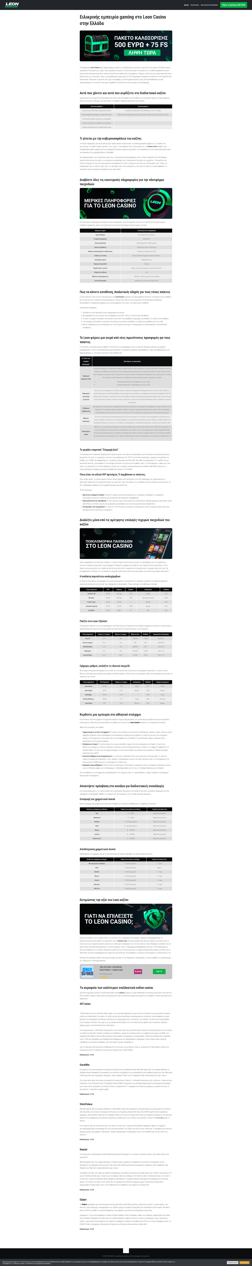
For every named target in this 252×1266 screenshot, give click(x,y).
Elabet (84, 1204)
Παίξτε (159, 971)
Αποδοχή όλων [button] (244, 1262)
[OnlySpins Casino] (88, 971)
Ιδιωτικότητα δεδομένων (209, 5)
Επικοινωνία (195, 5)
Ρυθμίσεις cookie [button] (232, 1262)
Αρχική (186, 5)
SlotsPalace (160, 1118)
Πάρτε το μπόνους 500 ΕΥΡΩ (233, 5)
